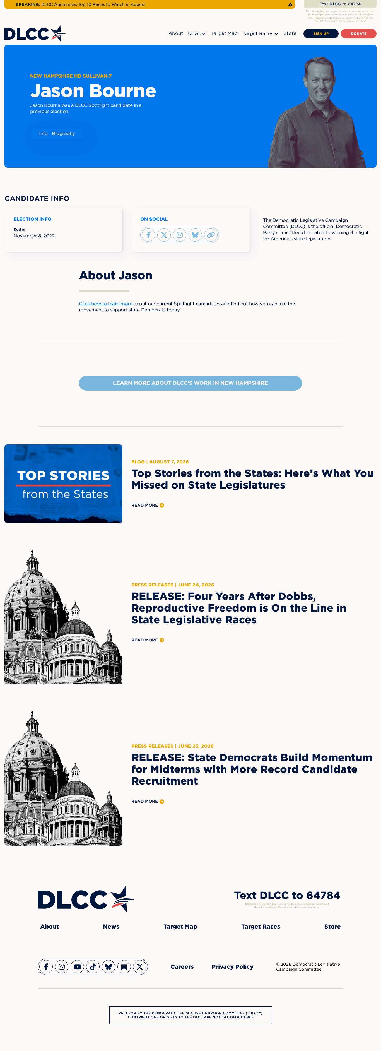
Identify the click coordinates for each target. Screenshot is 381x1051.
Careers (182, 966)
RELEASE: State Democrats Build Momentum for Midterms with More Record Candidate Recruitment (251, 769)
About (175, 33)
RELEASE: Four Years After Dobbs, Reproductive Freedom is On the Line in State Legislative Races (238, 608)
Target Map (224, 33)
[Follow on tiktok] (93, 966)
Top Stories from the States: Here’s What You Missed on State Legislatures (252, 479)
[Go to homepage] (86, 899)
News (194, 33)
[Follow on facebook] (148, 235)
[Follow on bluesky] (195, 235)
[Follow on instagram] (179, 235)
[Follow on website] (211, 235)
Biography (63, 133)
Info (43, 133)
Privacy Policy (233, 966)
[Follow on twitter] (164, 235)
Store (290, 33)
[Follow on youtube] (77, 966)
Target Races (258, 33)
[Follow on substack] (124, 966)
